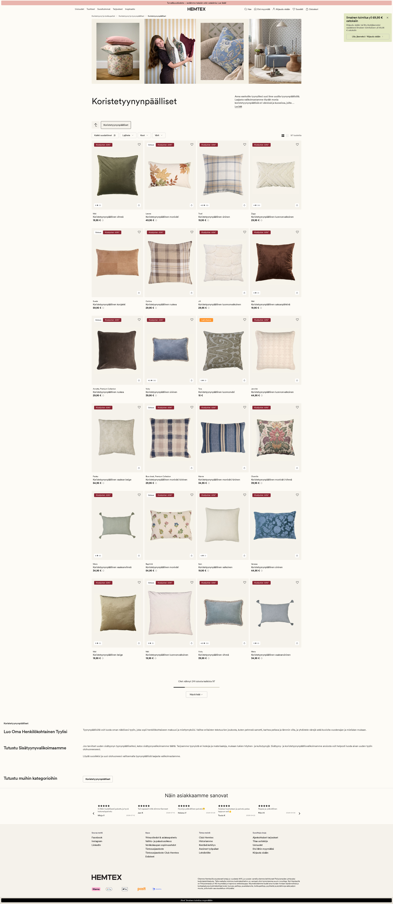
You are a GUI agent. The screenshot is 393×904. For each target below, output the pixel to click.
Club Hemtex (206, 837)
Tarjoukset (118, 9)
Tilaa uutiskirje (260, 841)
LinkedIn (96, 845)
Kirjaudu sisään (260, 852)
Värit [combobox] (157, 135)
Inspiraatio (130, 9)
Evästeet (149, 856)
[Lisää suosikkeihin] (139, 144)
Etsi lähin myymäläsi (263, 848)
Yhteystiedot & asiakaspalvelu (161, 837)
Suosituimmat (103, 9)
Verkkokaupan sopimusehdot (160, 845)
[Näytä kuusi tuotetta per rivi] (287, 135)
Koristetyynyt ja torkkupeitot (103, 16)
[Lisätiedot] (102, 220)
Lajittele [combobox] (126, 135)
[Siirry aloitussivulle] (197, 9)
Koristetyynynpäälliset (115, 124)
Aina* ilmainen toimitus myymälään (197, 900)
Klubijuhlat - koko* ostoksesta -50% (196, 3)
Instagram (97, 841)
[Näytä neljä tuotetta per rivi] (283, 135)
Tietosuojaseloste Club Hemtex (162, 852)
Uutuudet (79, 9)
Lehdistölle (204, 852)
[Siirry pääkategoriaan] (96, 125)
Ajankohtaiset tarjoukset (265, 837)
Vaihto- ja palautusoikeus (158, 841)
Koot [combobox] (142, 135)
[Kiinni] (387, 17)
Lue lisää (238, 106)
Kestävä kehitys (207, 845)
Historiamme (206, 841)
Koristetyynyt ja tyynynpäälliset (131, 16)
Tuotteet (91, 9)
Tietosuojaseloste (154, 848)
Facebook (97, 837)
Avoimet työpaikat (209, 848)
